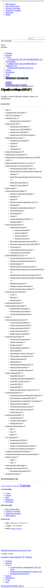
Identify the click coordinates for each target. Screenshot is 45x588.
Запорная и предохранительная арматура (22, 261)
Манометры (13, 196)
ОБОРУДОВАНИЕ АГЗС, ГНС (15, 255)
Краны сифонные (15, 350)
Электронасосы (14, 149)
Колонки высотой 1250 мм (18, 440)
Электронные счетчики (12, 474)
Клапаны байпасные (16, 264)
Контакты (9, 502)
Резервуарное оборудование (14, 336)
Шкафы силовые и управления (19, 334)
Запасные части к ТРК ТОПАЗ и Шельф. (22, 135)
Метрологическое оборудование (15, 191)
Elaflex (12, 460)
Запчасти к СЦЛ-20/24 (21, 238)
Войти (8, 15)
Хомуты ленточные (15, 412)
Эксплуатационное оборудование (15, 465)
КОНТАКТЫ (11, 78)
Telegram (28, 557)
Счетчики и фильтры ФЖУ (13, 415)
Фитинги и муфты (11, 457)
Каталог (9, 55)
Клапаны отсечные (15, 345)
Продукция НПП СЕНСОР (13, 303)
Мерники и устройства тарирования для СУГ (23, 202)
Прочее (8, 317)
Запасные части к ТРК (12, 124)
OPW (11, 462)
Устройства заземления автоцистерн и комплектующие (21, 454)
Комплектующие (15, 300)
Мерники (12, 199)
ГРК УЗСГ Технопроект (13, 115)
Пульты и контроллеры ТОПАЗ (19, 328)
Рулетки (12, 216)
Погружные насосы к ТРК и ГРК (15, 292)
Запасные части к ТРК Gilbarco (19, 126)
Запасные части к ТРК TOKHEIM (20, 129)
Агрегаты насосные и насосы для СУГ (21, 258)
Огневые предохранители (17, 359)
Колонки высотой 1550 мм (18, 443)
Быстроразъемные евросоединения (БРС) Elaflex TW (25, 395)
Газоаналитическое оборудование (15, 112)
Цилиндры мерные (15, 222)
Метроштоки (14, 205)
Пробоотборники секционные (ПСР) (20, 364)
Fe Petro (12, 294)
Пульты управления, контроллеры (15, 320)
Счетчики (13, 143)
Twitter (11, 557)
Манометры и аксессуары (17, 283)
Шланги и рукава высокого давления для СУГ (23, 390)
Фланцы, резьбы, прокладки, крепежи (21, 409)
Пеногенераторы (15, 362)
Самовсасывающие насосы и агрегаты (21, 250)
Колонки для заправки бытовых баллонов (22, 446)
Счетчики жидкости (15, 418)
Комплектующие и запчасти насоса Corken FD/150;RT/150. (27, 269)
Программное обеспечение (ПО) (19, 471)
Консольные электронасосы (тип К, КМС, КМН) (24, 244)
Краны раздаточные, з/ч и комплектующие (18, 166)
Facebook (4, 557)
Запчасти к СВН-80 (20, 233)
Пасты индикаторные (16, 210)
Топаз (11, 432)
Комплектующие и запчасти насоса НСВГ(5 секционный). (27, 278)
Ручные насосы (14, 247)
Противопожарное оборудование (15, 306)
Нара (11, 429)
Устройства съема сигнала (17, 420)
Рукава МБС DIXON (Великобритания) (21, 378)
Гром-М (14, 486)
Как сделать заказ (12, 6)
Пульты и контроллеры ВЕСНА (19, 322)
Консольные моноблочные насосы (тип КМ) (23, 241)
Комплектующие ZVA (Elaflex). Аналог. (21, 168)
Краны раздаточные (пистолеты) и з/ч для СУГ (19, 163)
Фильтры (12, 146)
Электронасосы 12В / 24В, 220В (19, 252)
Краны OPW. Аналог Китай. (18, 182)
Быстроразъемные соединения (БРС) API (22, 398)
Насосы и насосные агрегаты (14, 224)
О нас (8, 74)
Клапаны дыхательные (16, 342)
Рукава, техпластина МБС (13, 373)
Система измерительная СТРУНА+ (20, 219)
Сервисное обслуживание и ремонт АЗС (26, 571)
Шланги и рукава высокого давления (21, 289)
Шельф (12, 434)
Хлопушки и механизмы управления (20, 370)
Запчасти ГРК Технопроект (13, 152)
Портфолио (10, 72)
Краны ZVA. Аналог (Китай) (18, 185)
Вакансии (9, 12)
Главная (9, 53)
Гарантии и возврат (13, 10)
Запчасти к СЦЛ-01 (20, 236)
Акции (8, 70)
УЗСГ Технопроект (11, 437)
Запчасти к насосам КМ (21, 230)
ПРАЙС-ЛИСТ (22, 78)
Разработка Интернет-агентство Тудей (16, 550)
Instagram (17, 557)
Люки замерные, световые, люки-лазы (21, 353)
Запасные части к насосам (17, 227)
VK (23, 557)
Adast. (7, 110)
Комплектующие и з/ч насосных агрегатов (22, 266)
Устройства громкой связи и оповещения (17, 451)
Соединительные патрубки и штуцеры (21, 406)
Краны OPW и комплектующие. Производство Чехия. (26, 177)
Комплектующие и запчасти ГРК (19, 121)
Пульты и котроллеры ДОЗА (18, 331)
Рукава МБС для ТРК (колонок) (19, 381)
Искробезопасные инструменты (19, 308)
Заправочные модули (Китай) (18, 140)
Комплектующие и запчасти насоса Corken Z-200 (24, 275)
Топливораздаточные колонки (14, 426)
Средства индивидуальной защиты (20, 314)
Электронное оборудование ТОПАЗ (16, 468)
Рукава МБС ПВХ (15, 384)
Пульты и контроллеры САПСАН (20, 325)
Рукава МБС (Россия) (16, 376)
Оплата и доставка (13, 8)
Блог (7, 76)
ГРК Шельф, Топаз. (11, 118)
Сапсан (25, 485)
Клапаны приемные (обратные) (19, 348)
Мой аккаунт (11, 4)
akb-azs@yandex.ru (16, 528)
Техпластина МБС (15, 387)
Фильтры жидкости (15, 423)
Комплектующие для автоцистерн (15, 154)
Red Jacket (13, 297)
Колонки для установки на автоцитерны (21, 448)
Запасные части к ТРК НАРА (18, 132)
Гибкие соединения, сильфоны (19, 404)
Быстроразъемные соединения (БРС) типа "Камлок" (25, 401)
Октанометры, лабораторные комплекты (22, 208)
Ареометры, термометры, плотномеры (21, 194)
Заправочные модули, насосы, (14, 138)
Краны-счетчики (10, 188)
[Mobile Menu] (2, 21)
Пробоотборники (15, 213)
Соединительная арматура (13, 392)
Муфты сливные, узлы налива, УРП (20, 356)
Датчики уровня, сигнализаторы (19, 339)
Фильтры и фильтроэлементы (18, 367)
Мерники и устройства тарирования (20, 286)
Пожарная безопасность (20, 68)
